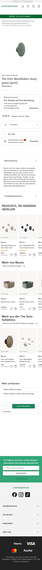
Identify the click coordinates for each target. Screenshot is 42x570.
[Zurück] (4, 50)
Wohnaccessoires (9, 21)
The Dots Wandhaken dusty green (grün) (16, 25)
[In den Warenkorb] (15, 254)
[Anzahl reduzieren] (3, 406)
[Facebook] (14, 494)
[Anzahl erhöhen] (9, 406)
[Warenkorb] (33, 6)
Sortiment (8, 514)
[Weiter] (38, 50)
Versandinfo (34, 141)
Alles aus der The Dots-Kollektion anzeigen (18, 323)
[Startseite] (9, 6)
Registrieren (33, 108)
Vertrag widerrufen (21, 478)
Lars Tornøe (6, 75)
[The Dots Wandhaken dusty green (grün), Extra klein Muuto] (21, 49)
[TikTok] (27, 494)
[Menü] (39, 6)
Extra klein (7, 412)
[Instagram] (21, 494)
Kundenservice (10, 506)
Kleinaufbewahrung (25, 21)
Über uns (7, 532)
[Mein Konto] (22, 6)
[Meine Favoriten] (28, 6)
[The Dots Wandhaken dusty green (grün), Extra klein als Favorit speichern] (38, 406)
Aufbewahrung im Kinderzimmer (14, 23)
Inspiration (8, 523)
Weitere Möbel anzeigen (12, 389)
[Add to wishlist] (11, 254)
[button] (6, 90)
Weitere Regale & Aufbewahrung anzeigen (19, 394)
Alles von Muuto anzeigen (12, 266)
